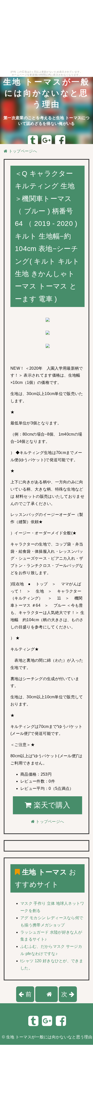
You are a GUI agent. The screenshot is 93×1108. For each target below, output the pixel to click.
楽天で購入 (50, 805)
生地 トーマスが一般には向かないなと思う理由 (46, 93)
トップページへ (22, 151)
